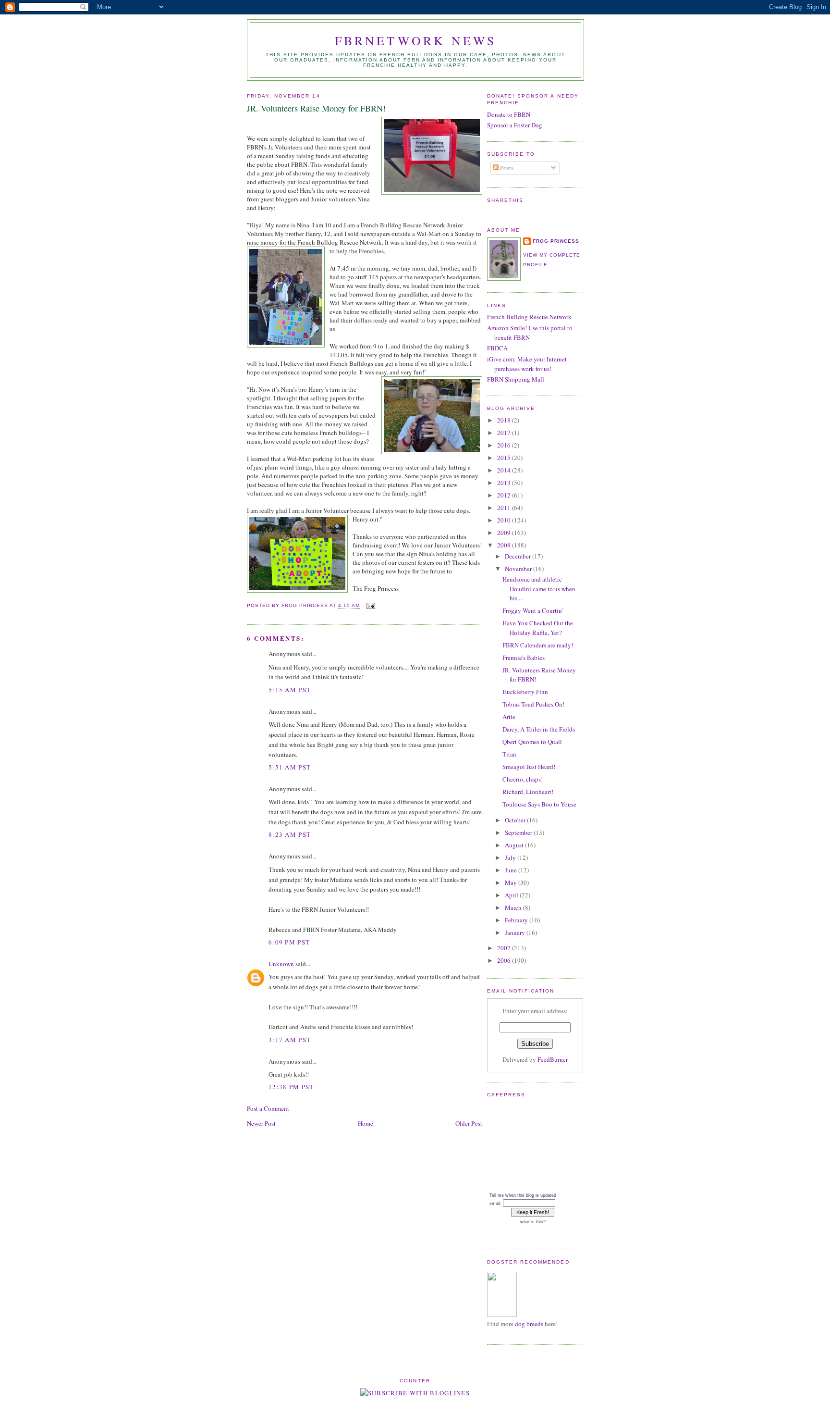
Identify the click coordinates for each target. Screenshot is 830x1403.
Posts (506, 167)
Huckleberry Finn (525, 691)
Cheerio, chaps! (522, 779)
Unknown (281, 963)
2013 (504, 482)
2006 (504, 960)
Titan (509, 754)
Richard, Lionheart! (527, 791)
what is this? (533, 1221)
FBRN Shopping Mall (515, 379)
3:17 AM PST (290, 1039)
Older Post (468, 1123)
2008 (504, 545)
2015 (504, 457)
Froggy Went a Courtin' (532, 610)
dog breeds (529, 1323)
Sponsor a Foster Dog (514, 125)
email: (495, 1203)
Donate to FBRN (508, 114)
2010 (504, 520)
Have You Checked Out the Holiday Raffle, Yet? (537, 628)
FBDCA (497, 348)
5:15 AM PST (290, 689)
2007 (504, 948)
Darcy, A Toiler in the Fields (538, 729)
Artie (508, 716)
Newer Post (261, 1123)
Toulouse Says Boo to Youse (539, 804)
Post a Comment (268, 1108)
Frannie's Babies (523, 657)
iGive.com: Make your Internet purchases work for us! (527, 364)
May (511, 882)
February (517, 920)
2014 (504, 470)
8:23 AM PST (290, 834)
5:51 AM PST (290, 767)
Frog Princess (556, 241)
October (516, 820)
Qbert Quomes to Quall (532, 741)
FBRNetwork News (416, 40)
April (512, 895)
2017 (504, 432)
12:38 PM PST (291, 1086)
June (511, 870)
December (518, 556)
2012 (504, 495)
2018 (504, 420)
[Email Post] (370, 605)
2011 (504, 507)
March (514, 907)
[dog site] (502, 1314)
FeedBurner (552, 1059)
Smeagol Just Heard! (528, 766)
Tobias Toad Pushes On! (533, 704)
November (519, 568)
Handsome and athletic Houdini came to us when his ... (538, 588)
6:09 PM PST (289, 942)
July (511, 857)
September (519, 832)
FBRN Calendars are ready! (537, 645)
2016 (504, 445)
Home (365, 1123)
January (515, 932)
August (515, 845)
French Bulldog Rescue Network (529, 316)
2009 (504, 532)
